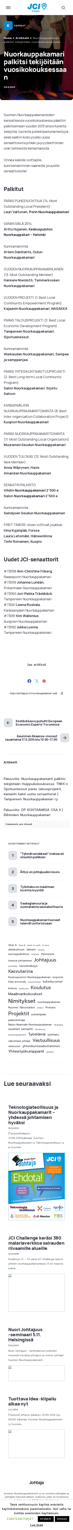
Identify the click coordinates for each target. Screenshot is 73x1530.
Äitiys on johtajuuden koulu (40, 872)
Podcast (50, 1007)
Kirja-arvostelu (17, 982)
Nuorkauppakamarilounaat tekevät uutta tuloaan (40, 921)
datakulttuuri (16, 950)
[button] (8, 7)
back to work (33, 945)
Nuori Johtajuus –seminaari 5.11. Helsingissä (25, 1334)
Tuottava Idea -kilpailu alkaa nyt (32, 1401)
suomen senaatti (20, 1029)
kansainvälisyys (28, 966)
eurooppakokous (18, 954)
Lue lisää (36, 1525)
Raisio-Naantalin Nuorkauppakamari (30, 1025)
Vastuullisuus (46, 1040)
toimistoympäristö (17, 1034)
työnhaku (53, 1035)
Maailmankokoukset (25, 994)
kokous (12, 988)
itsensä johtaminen (20, 961)
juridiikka (12, 966)
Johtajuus (45, 960)
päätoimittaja (16, 1020)
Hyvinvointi (47, 954)
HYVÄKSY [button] (45, 1519)
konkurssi (24, 988)
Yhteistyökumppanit (26, 1051)
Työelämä (36, 1034)
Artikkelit (22, 38)
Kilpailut (19, 25)
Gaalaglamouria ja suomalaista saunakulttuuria (41, 905)
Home (8, 38)
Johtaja (36, 1482)
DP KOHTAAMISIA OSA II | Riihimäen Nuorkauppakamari (33, 812)
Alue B (22, 945)
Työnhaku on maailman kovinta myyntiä (37, 888)
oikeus (40, 1007)
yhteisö (50, 1051)
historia (35, 954)
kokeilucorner (53, 982)
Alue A (12, 945)
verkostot (14, 1046)
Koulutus (41, 987)
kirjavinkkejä (34, 981)
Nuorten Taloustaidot (21, 1007)
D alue (45, 945)
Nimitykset (21, 1001)
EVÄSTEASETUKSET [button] (20, 1519)
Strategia (58, 1024)
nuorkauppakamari (48, 1002)
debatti (31, 950)
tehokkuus (40, 1029)
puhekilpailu (38, 1014)
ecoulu (41, 949)
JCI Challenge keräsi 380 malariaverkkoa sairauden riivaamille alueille (36, 1243)
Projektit (18, 1014)
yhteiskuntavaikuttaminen (41, 1046)
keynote (58, 977)
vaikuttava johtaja (19, 1041)
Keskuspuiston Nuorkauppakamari (29, 977)
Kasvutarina (20, 971)
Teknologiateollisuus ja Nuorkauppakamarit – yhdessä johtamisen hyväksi (33, 1115)
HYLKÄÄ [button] (62, 1519)
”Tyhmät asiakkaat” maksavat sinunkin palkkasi (42, 855)
